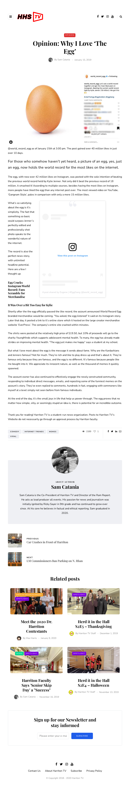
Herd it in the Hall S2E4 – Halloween (93, 683)
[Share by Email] (120, 431)
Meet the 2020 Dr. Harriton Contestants (36, 626)
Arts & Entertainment (29, 595)
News (19, 653)
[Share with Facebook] (108, 431)
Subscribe (82, 736)
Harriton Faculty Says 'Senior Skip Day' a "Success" (37, 685)
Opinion (69, 35)
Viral (13, 436)
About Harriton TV (55, 771)
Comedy (14, 432)
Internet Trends (34, 432)
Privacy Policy (94, 771)
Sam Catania (64, 59)
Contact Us (34, 771)
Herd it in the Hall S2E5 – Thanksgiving (93, 624)
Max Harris (31, 638)
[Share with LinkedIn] (116, 431)
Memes (52, 432)
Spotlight (22, 599)
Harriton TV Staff (87, 633)
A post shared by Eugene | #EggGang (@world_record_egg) (72, 292)
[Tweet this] (112, 431)
